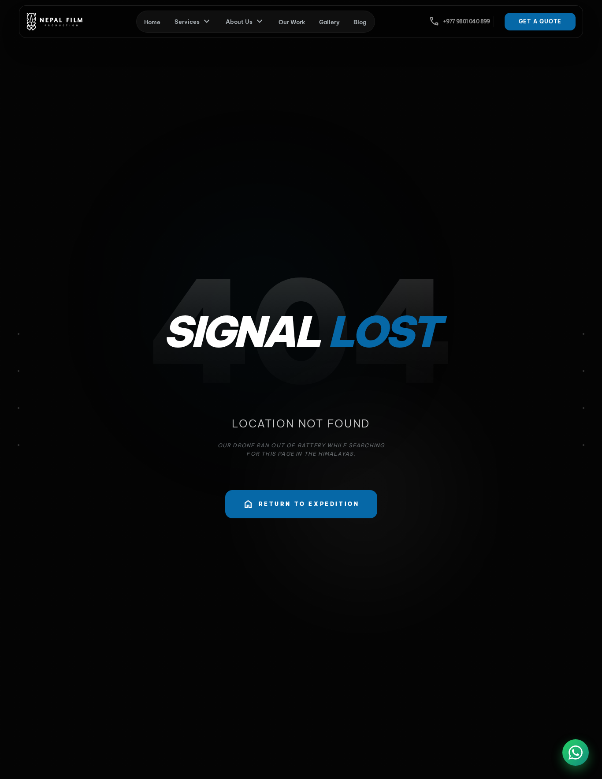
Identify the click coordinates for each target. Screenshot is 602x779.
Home (152, 22)
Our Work (292, 22)
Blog (360, 22)
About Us (245, 21)
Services (193, 21)
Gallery (329, 22)
